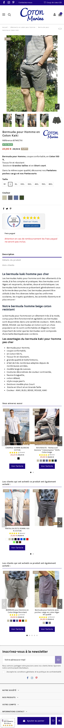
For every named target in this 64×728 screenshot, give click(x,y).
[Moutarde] (26, 621)
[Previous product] (59, 29)
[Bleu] (47, 461)
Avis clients (8, 265)
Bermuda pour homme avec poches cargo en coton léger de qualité (47, 612)
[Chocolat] (20, 542)
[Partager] (3, 208)
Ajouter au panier (35, 720)
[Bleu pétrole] (24, 539)
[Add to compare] (59, 721)
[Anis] (14, 542)
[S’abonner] (58, 660)
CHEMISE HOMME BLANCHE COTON (17, 449)
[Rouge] (27, 539)
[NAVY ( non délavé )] (56, 461)
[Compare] (17, 444)
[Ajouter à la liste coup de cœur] (53, 721)
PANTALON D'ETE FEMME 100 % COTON (17, 529)
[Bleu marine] (18, 539)
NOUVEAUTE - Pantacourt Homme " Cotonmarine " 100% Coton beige (47, 450)
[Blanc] (15, 458)
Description (8, 254)
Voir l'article (17, 466)
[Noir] (18, 458)
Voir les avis (32, 226)
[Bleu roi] (21, 539)
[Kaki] (53, 461)
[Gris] (41, 461)
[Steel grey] (44, 461)
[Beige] (38, 461)
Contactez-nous (25, 2)
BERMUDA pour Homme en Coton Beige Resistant (17, 611)
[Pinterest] (10, 208)
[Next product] (61, 29)
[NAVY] (47, 623)
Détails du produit (11, 260)
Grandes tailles (20, 165)
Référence (7, 140)
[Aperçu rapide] (21, 444)
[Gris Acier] (50, 623)
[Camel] (50, 461)
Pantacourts (30, 173)
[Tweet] (7, 208)
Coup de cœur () (54, 2)
